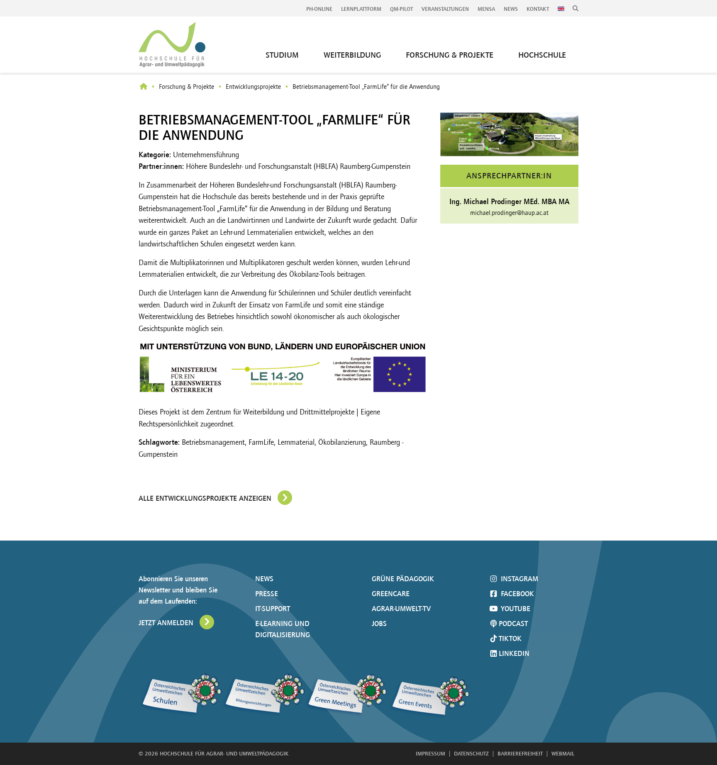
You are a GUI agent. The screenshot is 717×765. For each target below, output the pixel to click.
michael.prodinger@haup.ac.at (509, 213)
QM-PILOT (401, 8)
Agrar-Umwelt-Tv (401, 608)
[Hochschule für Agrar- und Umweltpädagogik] (144, 87)
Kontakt (538, 8)
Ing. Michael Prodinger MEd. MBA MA (509, 201)
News (511, 8)
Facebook (516, 593)
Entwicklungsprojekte (253, 86)
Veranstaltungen (445, 8)
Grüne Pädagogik (403, 578)
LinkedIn (514, 653)
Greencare (391, 593)
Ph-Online (319, 8)
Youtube (514, 608)
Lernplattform (361, 8)
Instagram (518, 578)
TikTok (510, 638)
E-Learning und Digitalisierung (282, 629)
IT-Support (272, 608)
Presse (266, 593)
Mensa (486, 8)
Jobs (379, 623)
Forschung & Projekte (186, 86)
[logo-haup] (172, 45)
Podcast (513, 623)
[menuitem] (319, 9)
